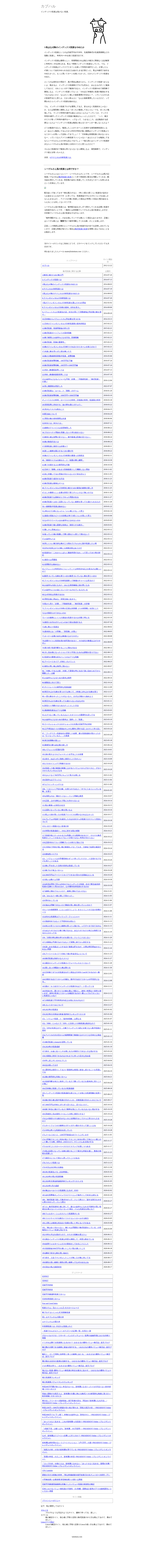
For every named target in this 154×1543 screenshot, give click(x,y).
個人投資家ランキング (51, 1377)
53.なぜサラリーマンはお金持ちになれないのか (61, 520)
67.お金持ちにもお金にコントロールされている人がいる (65, 590)
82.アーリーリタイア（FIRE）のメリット (58, 662)
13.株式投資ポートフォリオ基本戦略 (56, 333)
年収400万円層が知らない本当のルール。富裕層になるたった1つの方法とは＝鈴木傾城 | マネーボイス (76, 1388)
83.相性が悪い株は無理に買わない (56, 666)
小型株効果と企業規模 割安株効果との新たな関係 (62, 1479)
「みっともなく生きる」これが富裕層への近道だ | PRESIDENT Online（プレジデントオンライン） (76, 1423)
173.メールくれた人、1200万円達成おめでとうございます (65, 1135)
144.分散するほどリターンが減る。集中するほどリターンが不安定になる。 (70, 980)
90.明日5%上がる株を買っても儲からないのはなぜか (63, 701)
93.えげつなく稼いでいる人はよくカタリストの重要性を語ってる (68, 715)
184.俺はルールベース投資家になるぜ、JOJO (60, 1190)
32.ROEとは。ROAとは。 (52, 423)
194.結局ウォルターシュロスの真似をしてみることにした (65, 1244)
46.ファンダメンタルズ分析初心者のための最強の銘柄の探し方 (67, 488)
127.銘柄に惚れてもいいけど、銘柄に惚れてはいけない (64, 891)
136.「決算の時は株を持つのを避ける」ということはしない (66, 937)
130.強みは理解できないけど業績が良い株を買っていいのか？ (67, 905)
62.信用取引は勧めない (51, 564)
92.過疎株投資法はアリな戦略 (54, 710)
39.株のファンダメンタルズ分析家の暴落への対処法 (63, 455)
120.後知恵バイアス (50, 854)
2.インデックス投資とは (52, 280)
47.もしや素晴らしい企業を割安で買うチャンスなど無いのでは (67, 492)
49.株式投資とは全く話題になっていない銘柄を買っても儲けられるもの (71, 502)
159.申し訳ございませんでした (54, 1060)
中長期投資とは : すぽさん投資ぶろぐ (57, 1326)
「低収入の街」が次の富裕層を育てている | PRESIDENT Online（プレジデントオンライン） (76, 1451)
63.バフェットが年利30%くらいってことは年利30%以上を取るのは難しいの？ (71, 570)
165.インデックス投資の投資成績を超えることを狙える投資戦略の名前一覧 (71, 1094)
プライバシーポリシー (51, 1501)
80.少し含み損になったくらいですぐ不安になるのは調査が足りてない (70, 652)
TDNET (45, 1281)
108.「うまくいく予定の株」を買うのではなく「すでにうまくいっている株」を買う (71, 790)
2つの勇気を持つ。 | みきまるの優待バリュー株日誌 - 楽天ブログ (68, 1366)
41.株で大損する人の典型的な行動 (56, 465)
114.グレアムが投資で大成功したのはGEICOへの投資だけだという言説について (71, 820)
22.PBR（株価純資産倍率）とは (55, 374)
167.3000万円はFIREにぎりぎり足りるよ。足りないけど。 (65, 1105)
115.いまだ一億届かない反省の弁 (55, 826)
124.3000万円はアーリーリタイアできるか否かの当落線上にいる (68, 875)
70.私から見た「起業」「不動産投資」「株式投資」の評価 (66, 604)
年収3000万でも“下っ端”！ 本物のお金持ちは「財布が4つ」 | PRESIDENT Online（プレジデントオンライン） (76, 1416)
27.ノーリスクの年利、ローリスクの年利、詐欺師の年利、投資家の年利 (71, 400)
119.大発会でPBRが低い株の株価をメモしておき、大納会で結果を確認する (71, 848)
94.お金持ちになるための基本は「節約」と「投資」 (63, 719)
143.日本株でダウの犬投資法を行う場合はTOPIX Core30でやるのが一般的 (71, 973)
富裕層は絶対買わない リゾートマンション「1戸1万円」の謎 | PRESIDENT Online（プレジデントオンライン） (76, 1444)
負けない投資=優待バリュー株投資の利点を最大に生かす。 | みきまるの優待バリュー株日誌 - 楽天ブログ (76, 1371)
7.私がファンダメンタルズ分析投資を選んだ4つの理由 (64, 303)
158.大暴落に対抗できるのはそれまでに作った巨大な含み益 (66, 1056)
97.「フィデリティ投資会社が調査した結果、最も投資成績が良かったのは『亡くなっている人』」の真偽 (71, 734)
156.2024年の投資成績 (51, 1047)
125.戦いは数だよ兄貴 (51, 879)
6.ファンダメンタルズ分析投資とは (56, 298)
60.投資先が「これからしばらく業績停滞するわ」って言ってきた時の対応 (71, 554)
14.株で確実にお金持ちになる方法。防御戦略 (60, 337)
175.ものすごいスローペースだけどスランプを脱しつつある (66, 1146)
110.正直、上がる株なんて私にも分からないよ (61, 801)
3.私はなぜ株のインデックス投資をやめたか (60, 284)
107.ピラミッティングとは (52, 784)
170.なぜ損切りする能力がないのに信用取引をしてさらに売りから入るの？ (70, 1120)
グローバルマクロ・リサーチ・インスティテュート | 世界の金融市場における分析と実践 (76, 1337)
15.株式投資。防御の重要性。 (54, 342)
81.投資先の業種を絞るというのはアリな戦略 (60, 657)
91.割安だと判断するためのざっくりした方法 (60, 706)
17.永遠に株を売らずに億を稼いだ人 (56, 351)
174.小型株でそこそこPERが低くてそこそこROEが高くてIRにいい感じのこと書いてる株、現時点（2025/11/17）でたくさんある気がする (71, 1140)
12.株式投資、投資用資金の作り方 (56, 328)
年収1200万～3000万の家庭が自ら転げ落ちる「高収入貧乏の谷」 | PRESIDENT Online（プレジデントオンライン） (76, 1409)
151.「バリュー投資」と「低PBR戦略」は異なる (61, 1019)
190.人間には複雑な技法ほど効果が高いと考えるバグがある (66, 1223)
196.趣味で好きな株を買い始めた (55, 1253)
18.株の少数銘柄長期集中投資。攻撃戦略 (58, 356)
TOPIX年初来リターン (51, 1299)
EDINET (45, 1276)
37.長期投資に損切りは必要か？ (55, 446)
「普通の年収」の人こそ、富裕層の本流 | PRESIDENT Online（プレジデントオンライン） (76, 1458)
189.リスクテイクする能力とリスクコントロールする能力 (65, 1218)
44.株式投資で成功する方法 (53, 479)
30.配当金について (49, 414)
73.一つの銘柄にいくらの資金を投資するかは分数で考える (66, 618)
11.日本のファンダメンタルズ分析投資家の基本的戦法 (64, 324)
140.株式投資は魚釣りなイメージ (55, 958)
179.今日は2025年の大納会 (52, 1167)
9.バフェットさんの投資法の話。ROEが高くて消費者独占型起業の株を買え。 (71, 313)
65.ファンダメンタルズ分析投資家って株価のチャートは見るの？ (68, 581)
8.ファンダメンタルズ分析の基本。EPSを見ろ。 (61, 307)
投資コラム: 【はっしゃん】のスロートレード (60, 1308)
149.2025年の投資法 (50, 1009)
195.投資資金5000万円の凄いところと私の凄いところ (63, 1248)
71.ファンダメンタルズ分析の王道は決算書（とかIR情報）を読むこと (70, 608)
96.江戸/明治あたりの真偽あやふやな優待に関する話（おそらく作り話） (71, 729)
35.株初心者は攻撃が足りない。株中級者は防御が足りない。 (66, 437)
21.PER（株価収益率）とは (53, 370)
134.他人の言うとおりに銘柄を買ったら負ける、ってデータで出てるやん (71, 926)
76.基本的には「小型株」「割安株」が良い (59, 631)
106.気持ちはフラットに (52, 780)
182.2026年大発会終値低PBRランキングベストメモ (62, 1181)
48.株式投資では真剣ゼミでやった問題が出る (60, 497)
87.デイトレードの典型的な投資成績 (56, 687)
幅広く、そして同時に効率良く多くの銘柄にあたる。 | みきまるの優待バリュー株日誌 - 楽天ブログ (76, 1355)
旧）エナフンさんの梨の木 (53, 1317)
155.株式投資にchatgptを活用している (57, 1042)
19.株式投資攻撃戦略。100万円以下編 (57, 361)
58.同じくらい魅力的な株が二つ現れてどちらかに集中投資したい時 (69, 543)
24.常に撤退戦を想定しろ (52, 386)
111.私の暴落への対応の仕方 (53, 805)
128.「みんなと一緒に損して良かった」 (58, 896)
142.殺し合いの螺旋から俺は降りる (56, 968)
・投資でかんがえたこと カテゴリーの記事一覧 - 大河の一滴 (66, 1331)
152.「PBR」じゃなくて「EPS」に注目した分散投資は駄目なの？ (68, 1023)
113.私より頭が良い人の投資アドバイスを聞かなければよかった (68, 814)
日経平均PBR (47, 1285)
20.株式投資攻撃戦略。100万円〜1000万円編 (60, 365)
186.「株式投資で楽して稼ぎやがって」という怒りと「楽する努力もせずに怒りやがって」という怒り (71, 1201)
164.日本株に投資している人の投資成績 (58, 1088)
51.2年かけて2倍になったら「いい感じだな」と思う (63, 511)
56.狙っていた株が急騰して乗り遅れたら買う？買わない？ (66, 534)
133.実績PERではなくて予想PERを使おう (59, 921)
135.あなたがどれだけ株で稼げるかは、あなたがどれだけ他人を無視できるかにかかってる (71, 932)
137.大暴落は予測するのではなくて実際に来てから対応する (66, 942)
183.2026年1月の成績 (50, 1186)
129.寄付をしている (50, 900)
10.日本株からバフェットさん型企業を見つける (61, 319)
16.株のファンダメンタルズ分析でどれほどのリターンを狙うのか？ (69, 347)
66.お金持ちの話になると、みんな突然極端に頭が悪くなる (66, 585)
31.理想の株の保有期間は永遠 (54, 418)
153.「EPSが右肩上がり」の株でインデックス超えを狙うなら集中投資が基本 (71, 1029)
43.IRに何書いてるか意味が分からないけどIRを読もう (64, 474)
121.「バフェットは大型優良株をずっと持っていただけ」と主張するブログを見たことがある (71, 860)
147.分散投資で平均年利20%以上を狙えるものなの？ (63, 1000)
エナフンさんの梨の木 (51, 1322)
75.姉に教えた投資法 (50, 627)
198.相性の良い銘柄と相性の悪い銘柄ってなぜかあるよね (65, 1262)
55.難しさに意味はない (51, 530)
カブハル (48, 6)
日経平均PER (47, 1290)
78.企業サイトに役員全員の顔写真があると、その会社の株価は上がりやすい (71, 642)
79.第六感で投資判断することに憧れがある (59, 648)
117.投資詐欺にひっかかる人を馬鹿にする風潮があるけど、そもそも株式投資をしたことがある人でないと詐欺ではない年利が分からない (71, 836)
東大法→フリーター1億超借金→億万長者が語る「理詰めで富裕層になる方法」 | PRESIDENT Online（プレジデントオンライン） (74, 1402)
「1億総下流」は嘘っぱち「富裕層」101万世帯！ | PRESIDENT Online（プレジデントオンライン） (76, 1430)
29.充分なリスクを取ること (53, 409)
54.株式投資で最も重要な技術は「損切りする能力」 (63, 525)
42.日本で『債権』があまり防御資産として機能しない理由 (66, 469)
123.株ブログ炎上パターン (52, 870)
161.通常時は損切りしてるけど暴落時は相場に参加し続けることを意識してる (71, 1071)
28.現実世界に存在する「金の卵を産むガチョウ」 (62, 405)
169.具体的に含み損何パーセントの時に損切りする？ (63, 1114)
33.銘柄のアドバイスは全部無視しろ (56, 428)
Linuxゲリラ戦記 (47, 1522)
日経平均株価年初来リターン (54, 1294)
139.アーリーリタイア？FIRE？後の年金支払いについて (64, 954)
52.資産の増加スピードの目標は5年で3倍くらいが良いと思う (66, 516)
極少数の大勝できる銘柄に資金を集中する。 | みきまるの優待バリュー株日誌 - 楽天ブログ (77, 1348)
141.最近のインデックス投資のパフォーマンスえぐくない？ (66, 963)
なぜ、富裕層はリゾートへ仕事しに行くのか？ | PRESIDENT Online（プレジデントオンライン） (76, 1437)
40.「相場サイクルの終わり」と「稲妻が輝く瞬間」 (63, 460)
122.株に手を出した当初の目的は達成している (61, 866)
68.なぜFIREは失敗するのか (53, 594)
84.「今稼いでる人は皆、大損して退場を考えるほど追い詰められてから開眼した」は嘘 (71, 672)
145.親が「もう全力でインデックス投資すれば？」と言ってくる (68, 986)
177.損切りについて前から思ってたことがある (61, 1158)
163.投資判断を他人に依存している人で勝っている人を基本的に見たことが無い (71, 1082)
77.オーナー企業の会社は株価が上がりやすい (60, 636)
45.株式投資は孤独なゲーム (53, 483)
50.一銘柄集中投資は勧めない (54, 506)
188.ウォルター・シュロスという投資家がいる (61, 1214)
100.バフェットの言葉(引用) (53, 750)
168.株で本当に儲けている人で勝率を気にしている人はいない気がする (70, 1109)
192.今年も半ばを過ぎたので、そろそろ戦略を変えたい (64, 1234)
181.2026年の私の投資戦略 (52, 1176)
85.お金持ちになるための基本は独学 (56, 678)
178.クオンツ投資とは (51, 1163)
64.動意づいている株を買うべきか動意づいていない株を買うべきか (69, 576)
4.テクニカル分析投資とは (60, 157)
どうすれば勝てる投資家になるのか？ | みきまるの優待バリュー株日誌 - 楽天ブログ (76, 1342)
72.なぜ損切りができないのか (54, 613)
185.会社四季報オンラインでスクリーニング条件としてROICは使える (70, 1195)
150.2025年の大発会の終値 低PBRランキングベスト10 (63, 1014)
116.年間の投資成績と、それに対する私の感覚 (61, 831)
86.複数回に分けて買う (51, 682)
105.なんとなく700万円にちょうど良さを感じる (61, 775)
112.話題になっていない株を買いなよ (57, 810)
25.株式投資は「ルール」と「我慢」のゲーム (60, 391)
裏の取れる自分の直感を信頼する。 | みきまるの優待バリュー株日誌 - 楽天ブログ (75, 1361)
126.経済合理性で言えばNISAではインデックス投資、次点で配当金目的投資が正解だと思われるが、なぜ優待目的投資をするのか (71, 885)
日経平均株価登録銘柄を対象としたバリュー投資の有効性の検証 (68, 1484)
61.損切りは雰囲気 (49, 560)
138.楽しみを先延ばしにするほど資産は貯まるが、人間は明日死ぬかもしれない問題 (71, 948)
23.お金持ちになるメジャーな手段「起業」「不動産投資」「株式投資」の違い (71, 380)
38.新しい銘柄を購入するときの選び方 (57, 451)
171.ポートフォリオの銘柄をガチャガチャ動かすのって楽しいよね (69, 1125)
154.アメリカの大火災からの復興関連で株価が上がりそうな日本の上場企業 (71, 1036)
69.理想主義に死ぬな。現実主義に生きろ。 (59, 599)
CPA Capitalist (47, 1470)
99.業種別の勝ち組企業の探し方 (55, 745)
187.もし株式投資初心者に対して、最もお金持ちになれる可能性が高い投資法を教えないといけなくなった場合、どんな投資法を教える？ (71, 1208)
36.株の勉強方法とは (50, 442)
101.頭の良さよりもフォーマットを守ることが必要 (62, 754)
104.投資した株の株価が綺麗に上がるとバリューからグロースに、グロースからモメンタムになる (71, 769)
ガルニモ (44, 1510)
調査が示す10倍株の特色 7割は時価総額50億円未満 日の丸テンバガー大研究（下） (76, 1475)
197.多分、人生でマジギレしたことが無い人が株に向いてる (66, 1258)
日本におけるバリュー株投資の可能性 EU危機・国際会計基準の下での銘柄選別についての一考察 (76, 1490)
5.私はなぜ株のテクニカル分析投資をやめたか (61, 293)
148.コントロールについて (52, 1005)
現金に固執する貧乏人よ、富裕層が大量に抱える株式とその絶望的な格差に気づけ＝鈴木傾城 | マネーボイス (76, 1395)
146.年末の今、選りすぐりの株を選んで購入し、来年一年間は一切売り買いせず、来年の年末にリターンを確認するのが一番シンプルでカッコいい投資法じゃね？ (71, 993)
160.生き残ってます (50, 1065)
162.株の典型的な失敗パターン (54, 1077)
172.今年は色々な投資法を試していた (57, 1130)
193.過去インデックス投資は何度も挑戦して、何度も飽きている (68, 1239)
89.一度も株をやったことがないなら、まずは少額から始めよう (67, 696)
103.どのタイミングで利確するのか (56, 763)
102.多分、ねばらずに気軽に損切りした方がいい (61, 759)
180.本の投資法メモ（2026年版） (55, 1172)
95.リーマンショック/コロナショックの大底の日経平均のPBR (67, 724)
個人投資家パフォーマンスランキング (57, 1382)
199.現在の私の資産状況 (52, 1267)
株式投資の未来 (65, 177)
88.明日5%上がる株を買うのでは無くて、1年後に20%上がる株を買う (70, 692)
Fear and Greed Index (50, 1303)
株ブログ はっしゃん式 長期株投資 (56, 1312)
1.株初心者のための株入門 (52, 275)
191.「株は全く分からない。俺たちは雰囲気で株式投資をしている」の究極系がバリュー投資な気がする (71, 1229)
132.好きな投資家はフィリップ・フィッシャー (61, 917)
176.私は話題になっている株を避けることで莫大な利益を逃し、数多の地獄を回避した (71, 1152)
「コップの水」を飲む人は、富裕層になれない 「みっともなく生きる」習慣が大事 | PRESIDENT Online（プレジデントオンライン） (76, 1465)
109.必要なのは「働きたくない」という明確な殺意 (62, 796)
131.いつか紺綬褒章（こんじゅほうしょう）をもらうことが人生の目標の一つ (71, 911)
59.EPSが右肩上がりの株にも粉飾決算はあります (62, 548)
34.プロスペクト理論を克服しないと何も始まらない (63, 432)
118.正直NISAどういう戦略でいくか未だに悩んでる (63, 842)
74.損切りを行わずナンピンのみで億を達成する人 (62, 622)
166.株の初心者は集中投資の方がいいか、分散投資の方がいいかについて (71, 1100)
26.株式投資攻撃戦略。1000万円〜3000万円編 (60, 395)
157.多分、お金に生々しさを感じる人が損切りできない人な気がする (70, 1051)
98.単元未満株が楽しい (51, 740)
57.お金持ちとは (48, 539)
